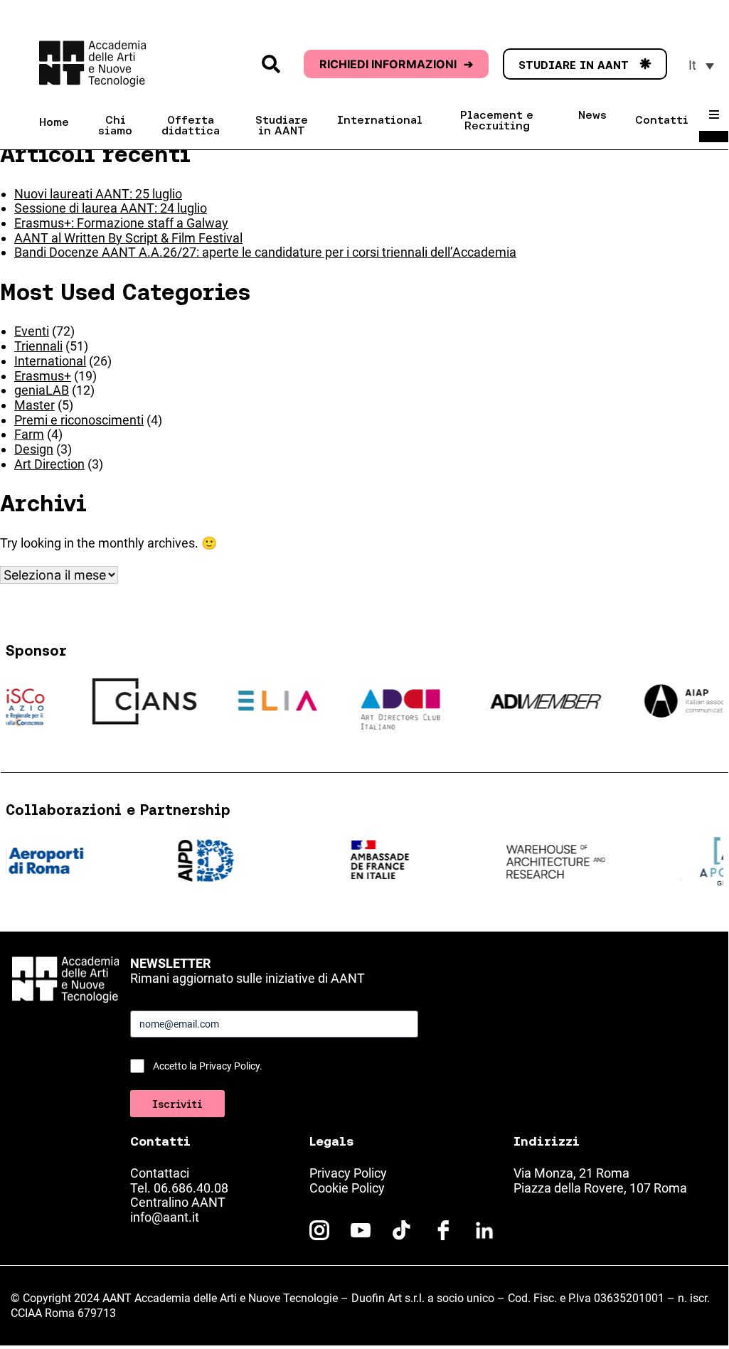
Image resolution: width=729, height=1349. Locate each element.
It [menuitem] (692, 65)
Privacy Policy (348, 1173)
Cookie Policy (347, 1187)
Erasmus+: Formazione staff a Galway (121, 222)
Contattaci (159, 1173)
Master (34, 405)
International (50, 360)
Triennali (38, 345)
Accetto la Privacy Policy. (207, 1066)
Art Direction (49, 464)
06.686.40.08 (191, 1187)
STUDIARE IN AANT (584, 64)
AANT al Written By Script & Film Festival (128, 237)
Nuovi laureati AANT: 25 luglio (98, 193)
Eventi (31, 331)
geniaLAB (41, 390)
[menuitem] (701, 65)
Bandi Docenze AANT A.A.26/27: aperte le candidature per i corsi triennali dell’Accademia (265, 252)
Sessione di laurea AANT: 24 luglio (110, 208)
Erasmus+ (42, 375)
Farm (29, 434)
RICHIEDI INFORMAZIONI (396, 64)
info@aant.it (164, 1217)
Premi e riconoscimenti (79, 419)
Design (33, 449)
